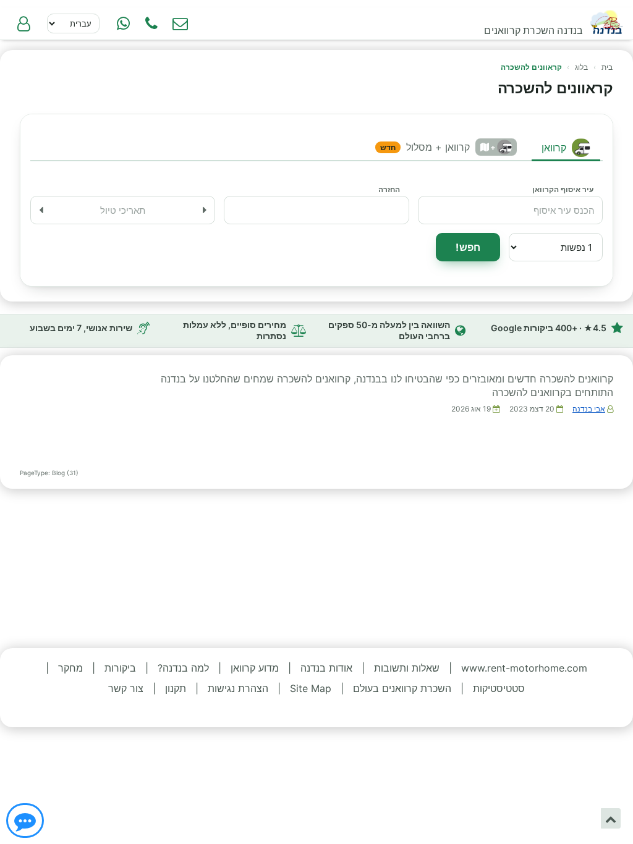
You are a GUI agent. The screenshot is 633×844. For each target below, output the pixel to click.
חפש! (468, 247)
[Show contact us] (25, 820)
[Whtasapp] (123, 23)
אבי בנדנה (588, 408)
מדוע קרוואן (255, 668)
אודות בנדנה (326, 668)
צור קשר (125, 688)
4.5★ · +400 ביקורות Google (548, 328)
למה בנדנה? (183, 668)
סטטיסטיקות (499, 688)
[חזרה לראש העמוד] (611, 818)
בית (607, 67)
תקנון (175, 688)
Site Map (310, 688)
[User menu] (23, 23)
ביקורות (120, 668)
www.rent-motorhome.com (524, 668)
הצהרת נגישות (238, 688)
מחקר (70, 668)
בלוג (581, 67)
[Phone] (151, 23)
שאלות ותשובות (407, 668)
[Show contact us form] (179, 23)
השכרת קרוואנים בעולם (402, 688)
